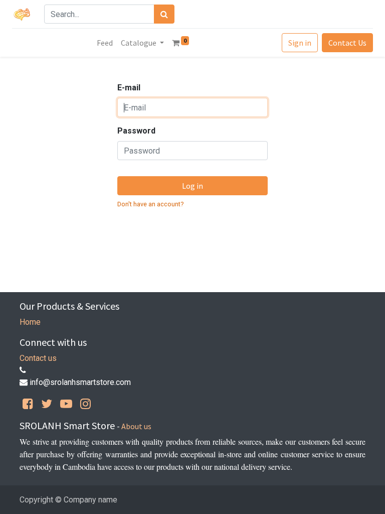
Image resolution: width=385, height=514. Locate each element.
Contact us (38, 358)
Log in (192, 186)
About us (136, 426)
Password (136, 131)
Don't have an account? (150, 204)
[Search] (164, 14)
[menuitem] (105, 43)
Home (30, 322)
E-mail (128, 87)
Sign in (299, 43)
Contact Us (347, 43)
